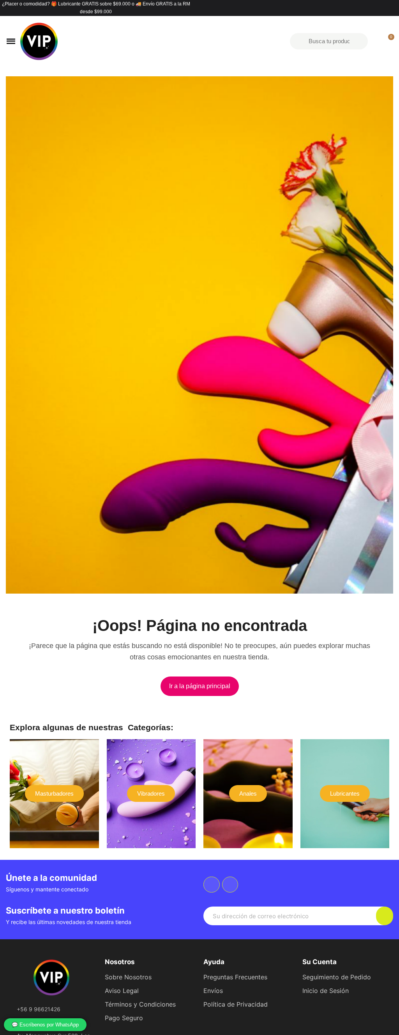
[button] (200, 686)
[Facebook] (211, 885)
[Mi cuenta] (374, 41)
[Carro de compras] (387, 41)
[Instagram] (230, 885)
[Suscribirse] (384, 916)
